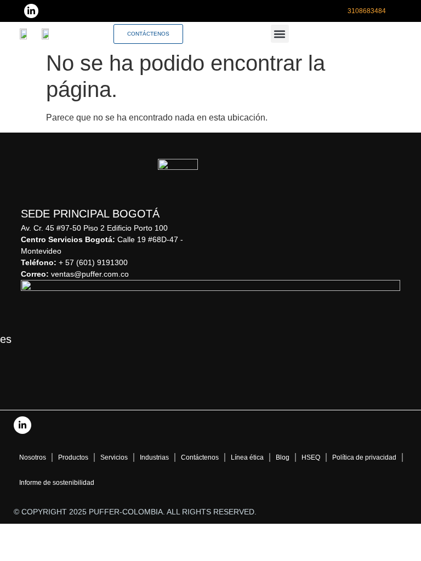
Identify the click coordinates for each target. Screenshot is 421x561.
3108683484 (367, 11)
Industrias (154, 457)
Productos (73, 457)
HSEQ (310, 457)
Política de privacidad (364, 457)
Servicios (114, 457)
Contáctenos (200, 457)
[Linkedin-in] (31, 11)
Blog (282, 457)
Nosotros (32, 457)
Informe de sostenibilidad (56, 482)
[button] (280, 34)
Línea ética (247, 457)
